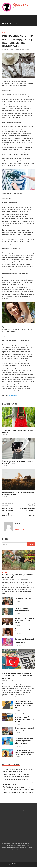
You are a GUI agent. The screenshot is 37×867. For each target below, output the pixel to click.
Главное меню (10, 24)
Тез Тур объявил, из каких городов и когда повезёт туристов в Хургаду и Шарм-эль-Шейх (24, 740)
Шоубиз (4, 572)
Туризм (4, 670)
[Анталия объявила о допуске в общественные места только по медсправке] (18, 669)
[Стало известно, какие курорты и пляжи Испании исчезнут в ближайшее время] (7, 708)
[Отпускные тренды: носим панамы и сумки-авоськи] (18, 428)
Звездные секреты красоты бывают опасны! (25, 630)
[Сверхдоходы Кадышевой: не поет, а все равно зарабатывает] (7, 645)
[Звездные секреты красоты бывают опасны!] (7, 635)
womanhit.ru (13, 395)
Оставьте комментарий (22, 49)
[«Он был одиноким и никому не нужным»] (7, 615)
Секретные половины (23, 598)
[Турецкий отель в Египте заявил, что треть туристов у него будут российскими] (7, 756)
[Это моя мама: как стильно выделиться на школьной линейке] (18, 459)
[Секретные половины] (7, 604)
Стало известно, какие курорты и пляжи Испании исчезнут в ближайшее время (24, 704)
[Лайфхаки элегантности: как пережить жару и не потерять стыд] (18, 490)
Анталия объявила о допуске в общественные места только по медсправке (17, 675)
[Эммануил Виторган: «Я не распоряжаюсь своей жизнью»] (7, 625)
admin (13, 49)
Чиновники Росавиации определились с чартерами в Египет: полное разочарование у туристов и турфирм (24, 717)
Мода (4, 32)
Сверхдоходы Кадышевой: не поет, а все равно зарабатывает (24, 641)
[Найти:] (18, 544)
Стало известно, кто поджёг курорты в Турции (24, 729)
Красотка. (21, 4)
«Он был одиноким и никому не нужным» (22, 609)
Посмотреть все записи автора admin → (23, 528)
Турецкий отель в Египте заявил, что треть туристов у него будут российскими (24, 752)
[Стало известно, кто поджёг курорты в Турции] (7, 734)
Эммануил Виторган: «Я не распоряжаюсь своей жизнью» (24, 620)
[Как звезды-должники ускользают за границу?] (18, 570)
